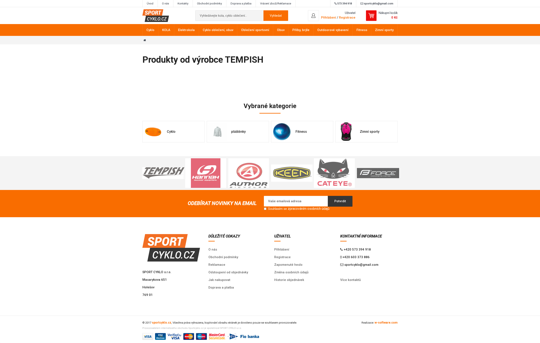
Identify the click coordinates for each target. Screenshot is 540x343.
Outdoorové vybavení (332, 30)
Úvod (150, 3)
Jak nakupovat (219, 280)
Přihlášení (281, 249)
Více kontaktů (350, 280)
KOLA (166, 30)
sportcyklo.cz (161, 322)
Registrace (347, 17)
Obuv (281, 30)
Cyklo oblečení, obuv (218, 30)
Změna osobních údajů (291, 272)
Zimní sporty (384, 30)
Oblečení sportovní (255, 30)
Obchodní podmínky (209, 3)
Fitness (361, 30)
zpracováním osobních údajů (308, 209)
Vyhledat (276, 16)
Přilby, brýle (300, 30)
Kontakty (183, 3)
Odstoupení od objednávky (228, 272)
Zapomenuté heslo (288, 265)
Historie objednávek (289, 280)
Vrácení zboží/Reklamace (275, 3)
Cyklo (150, 30)
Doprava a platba (241, 3)
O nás (165, 3)
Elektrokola (186, 30)
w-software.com (386, 322)
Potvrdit (340, 201)
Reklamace (216, 265)
